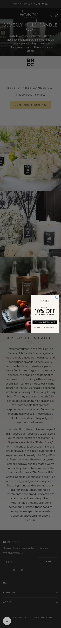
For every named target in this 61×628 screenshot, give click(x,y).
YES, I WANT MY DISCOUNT (45, 322)
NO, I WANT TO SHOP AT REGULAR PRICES (44, 327)
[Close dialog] (57, 297)
